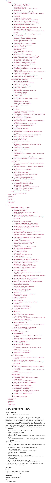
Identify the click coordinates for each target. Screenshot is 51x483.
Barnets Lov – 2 (17, 109)
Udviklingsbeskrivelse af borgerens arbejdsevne (26, 74)
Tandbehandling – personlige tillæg (22, 103)
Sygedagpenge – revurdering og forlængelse (25, 63)
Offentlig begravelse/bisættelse (21, 141)
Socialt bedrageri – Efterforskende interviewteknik (26, 186)
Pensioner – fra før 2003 (20, 46)
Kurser (9, 2)
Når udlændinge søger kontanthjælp (23, 45)
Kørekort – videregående (20, 139)
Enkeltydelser (17, 16)
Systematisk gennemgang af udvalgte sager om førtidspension (29, 71)
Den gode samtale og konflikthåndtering (24, 11)
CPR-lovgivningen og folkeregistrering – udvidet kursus (27, 134)
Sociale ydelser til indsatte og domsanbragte (25, 59)
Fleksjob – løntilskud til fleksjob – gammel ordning (26, 23)
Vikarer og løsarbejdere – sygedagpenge (24, 76)
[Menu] (7, 204)
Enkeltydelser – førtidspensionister (22, 18)
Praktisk (10, 199)
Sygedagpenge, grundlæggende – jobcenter (25, 62)
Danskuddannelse (18, 10)
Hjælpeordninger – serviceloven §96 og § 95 (25, 90)
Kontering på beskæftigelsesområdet (23, 40)
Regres (12, 191)
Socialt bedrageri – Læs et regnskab (23, 60)
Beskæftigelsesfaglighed (20, 7)
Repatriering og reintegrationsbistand (23, 51)
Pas (14, 142)
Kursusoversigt (12, 194)
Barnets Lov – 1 (17, 108)
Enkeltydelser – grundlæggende (21, 84)
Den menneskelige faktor (17, 152)
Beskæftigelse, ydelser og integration (20, 4)
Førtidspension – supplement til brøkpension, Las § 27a (27, 27)
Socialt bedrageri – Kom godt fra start (23, 183)
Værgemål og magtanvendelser (21, 104)
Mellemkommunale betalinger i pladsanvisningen (26, 174)
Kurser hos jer (11, 201)
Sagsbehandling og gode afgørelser (23, 54)
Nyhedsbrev (11, 202)
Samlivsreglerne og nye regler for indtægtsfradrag (26, 56)
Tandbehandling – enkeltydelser (21, 73)
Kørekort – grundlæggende (20, 138)
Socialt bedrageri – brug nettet (21, 185)
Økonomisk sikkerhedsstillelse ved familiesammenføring (28, 78)
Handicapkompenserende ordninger (23, 29)
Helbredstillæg (17, 89)
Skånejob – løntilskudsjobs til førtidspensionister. (26, 57)
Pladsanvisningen (15, 171)
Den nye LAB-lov (18, 41)
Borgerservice (14, 126)
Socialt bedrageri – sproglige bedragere (24, 188)
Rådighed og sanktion (19, 52)
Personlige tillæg (18, 95)
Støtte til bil (16, 100)
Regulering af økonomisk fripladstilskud (23, 125)
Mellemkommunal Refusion (20, 92)
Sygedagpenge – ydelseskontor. (22, 65)
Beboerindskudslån (18, 130)
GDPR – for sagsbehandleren (21, 172)
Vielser (15, 150)
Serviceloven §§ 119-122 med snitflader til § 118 (25, 98)
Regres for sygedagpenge (20, 48)
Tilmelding (10, 196)
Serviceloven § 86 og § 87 (20, 119)
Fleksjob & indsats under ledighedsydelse (24, 24)
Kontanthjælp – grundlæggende (21, 37)
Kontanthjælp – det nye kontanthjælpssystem (25, 38)
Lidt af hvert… (14, 161)
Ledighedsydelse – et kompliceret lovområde (25, 43)
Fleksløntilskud (17, 26)
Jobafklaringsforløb (18, 35)
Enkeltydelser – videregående (21, 87)
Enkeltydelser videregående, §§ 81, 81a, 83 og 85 (26, 19)
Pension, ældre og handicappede (19, 79)
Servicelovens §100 (18, 97)
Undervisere (11, 197)
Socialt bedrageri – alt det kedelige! (22, 182)
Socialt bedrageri (15, 180)
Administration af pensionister (21, 5)
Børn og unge (14, 106)
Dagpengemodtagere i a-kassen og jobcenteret (25, 8)
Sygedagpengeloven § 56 (20, 67)
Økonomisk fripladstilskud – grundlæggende (25, 123)
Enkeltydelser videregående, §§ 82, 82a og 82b (26, 21)
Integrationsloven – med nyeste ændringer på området (27, 34)
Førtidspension (17, 49)
